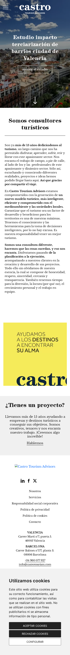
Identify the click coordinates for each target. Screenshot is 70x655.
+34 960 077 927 (35, 560)
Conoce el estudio (35, 69)
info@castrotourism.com (35, 564)
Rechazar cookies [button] (35, 633)
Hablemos (35, 443)
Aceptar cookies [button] (35, 625)
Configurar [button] (35, 641)
